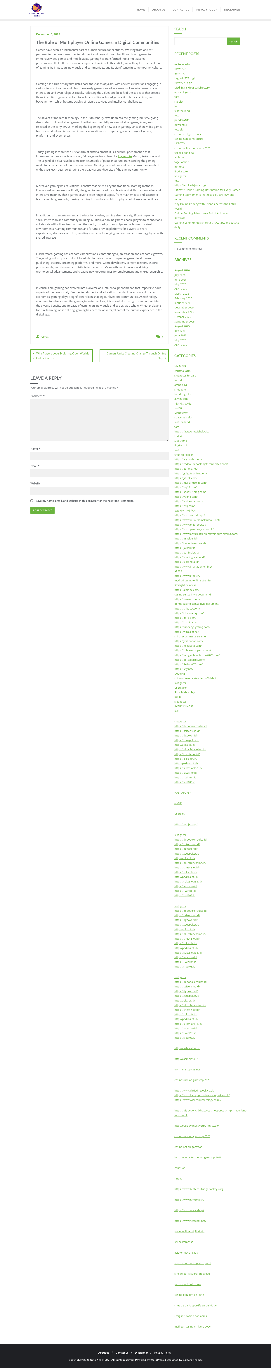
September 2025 (184, 321)
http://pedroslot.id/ (186, 763)
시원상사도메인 (183, 403)
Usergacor (180, 687)
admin (44, 337)
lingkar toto (181, 445)
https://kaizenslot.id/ (187, 731)
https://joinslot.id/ (185, 548)
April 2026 (180, 289)
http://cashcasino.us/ (187, 1048)
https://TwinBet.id (185, 777)
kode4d (178, 436)
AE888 (178, 571)
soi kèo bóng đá (184, 153)
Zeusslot (179, 1168)
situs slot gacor (183, 454)
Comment (37, 396)
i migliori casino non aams (190, 1316)
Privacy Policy (162, 1352)
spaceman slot (183, 417)
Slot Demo (180, 440)
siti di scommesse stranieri (191, 636)
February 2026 (183, 298)
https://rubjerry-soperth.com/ (192, 650)
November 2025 (184, 312)
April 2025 (180, 345)
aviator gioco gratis (186, 1252)
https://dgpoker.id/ (186, 735)
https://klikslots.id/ (185, 759)
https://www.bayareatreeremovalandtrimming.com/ (206, 534)
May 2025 (180, 340)
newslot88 (180, 125)
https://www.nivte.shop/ (189, 1210)
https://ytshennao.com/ (188, 501)
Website (35, 483)
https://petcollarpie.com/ (189, 659)
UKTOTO (179, 143)
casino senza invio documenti (192, 594)
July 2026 (179, 275)
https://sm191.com (185, 622)
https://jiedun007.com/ (188, 664)
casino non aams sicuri (188, 138)
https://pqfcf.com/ (185, 487)
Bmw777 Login (183, 83)
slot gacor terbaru (185, 375)
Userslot (179, 813)
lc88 (176, 711)
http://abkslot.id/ (184, 744)
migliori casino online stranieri (193, 580)
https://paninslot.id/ (186, 552)
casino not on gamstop (188, 1147)
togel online (181, 162)
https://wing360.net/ (186, 632)
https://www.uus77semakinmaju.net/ (197, 520)
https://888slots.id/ (186, 538)
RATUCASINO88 (183, 706)
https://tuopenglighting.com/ (192, 627)
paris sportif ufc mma (187, 1284)
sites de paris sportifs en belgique (195, 1305)
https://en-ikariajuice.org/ (190, 185)
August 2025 (182, 326)
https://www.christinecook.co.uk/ (194, 1090)
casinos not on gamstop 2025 (192, 1080)
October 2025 (182, 317)
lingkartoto (125, 156)
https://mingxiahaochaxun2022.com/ (197, 655)
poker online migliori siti (189, 1231)
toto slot (179, 129)
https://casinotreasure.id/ (190, 543)
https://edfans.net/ (186, 468)
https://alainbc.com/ (186, 590)
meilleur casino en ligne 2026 (192, 1326)
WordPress (157, 1359)
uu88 (177, 697)
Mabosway (180, 413)
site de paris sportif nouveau (192, 1273)
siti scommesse (183, 1242)
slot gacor (180, 683)
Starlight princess (185, 585)
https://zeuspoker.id (186, 740)
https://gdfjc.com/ (185, 617)
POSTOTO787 (182, 792)
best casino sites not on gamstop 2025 (198, 1157)
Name (35, 448)
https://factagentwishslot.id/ (191, 431)
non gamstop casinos (187, 1069)
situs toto (180, 389)
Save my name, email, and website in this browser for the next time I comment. (85, 501)
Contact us (122, 1352)
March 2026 (181, 293)
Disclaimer (141, 1352)
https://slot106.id (184, 782)
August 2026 (182, 270)
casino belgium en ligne (189, 1294)
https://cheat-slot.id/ (187, 754)
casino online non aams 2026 (192, 148)
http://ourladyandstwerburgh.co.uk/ (196, 1125)
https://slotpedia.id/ (186, 562)
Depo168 (179, 673)
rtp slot (178, 101)
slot (176, 450)
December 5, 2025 (48, 34)
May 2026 (180, 284)
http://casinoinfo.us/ (186, 1059)
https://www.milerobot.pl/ (190, 524)
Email (34, 466)
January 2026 (182, 303)
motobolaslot (182, 64)
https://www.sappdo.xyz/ (189, 515)
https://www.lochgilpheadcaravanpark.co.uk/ (202, 1095)
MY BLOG (180, 366)
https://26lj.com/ (184, 506)
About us (103, 1352)
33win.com (181, 398)
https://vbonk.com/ (186, 496)
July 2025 (179, 330)
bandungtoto (182, 394)
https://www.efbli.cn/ (187, 576)
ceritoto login (182, 371)
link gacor (180, 176)
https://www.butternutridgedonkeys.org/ (199, 1189)
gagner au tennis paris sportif (192, 1263)
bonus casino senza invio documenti (196, 603)
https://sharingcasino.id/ (189, 557)
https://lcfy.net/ (183, 669)
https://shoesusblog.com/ (190, 492)
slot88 (178, 408)
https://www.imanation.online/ (193, 566)
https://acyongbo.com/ (188, 459)
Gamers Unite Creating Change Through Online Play (136, 356)
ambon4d (180, 157)
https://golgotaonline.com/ (190, 473)
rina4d (178, 1178)
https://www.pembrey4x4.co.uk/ (193, 529)
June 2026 (180, 279)
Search (180, 29)
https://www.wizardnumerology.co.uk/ (197, 1100)
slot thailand (182, 111)
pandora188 (181, 120)
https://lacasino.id (185, 772)
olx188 (178, 803)
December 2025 (184, 307)
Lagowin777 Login (185, 78)
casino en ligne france (188, 134)
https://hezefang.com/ (188, 645)
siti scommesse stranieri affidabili (195, 678)
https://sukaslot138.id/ (188, 768)
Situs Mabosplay (184, 692)
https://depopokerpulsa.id (190, 726)
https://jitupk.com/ (185, 478)
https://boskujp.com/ (187, 599)
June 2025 (180, 335)
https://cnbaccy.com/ (187, 608)
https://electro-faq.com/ (189, 613)
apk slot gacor (183, 92)
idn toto (179, 166)
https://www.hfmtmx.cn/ (189, 1199)
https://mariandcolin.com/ (190, 482)
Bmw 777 (180, 69)
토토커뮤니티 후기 (185, 510)
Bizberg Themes (193, 1359)
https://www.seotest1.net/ (190, 1221)
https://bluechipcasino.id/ (190, 749)
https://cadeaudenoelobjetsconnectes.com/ (201, 464)
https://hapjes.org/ (185, 824)
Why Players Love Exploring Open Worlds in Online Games (61, 356)
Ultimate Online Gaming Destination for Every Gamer (207, 190)
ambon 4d (180, 385)
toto (176, 97)
